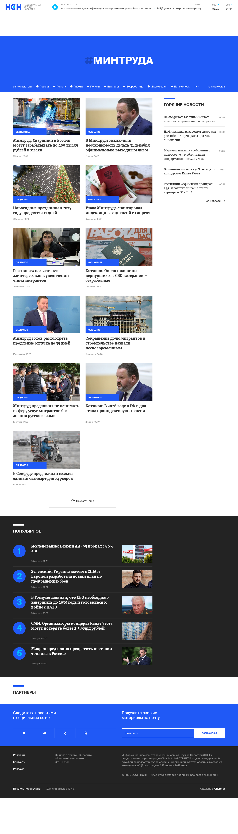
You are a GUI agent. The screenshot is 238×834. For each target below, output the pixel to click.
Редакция (19, 755)
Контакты (19, 762)
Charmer (219, 788)
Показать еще (85, 501)
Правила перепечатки (27, 788)
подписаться (209, 733)
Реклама (18, 769)
